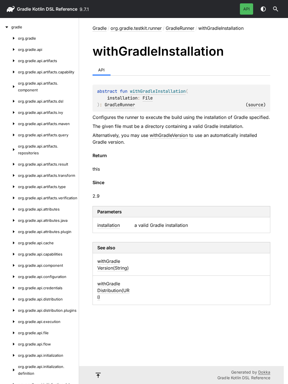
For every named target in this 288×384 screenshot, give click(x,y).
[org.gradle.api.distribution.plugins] (9, 310)
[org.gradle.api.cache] (9, 243)
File (148, 98)
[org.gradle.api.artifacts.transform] (9, 175)
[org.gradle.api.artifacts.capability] (9, 72)
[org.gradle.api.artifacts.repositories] (9, 150)
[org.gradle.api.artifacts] (9, 60)
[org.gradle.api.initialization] (9, 355)
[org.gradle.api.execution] (9, 321)
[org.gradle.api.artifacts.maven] (9, 123)
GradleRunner (180, 28)
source (255, 105)
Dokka (264, 372)
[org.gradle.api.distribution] (9, 299)
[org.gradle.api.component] (9, 265)
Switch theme (263, 9)
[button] (275, 9)
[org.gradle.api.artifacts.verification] (9, 198)
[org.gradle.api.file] (9, 332)
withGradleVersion (169, 135)
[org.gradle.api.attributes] (9, 209)
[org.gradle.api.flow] (9, 344)
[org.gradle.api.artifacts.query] (9, 135)
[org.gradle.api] (9, 49)
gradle (24, 9)
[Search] (275, 9)
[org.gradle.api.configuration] (9, 276)
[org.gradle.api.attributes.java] (9, 220)
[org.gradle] (9, 38)
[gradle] (5, 27)
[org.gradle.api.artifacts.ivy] (9, 112)
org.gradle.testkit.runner (136, 28)
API (246, 8)
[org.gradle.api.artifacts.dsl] (9, 101)
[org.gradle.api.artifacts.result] (9, 164)
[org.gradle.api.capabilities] (9, 254)
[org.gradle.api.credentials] (9, 287)
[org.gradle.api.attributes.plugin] (9, 231)
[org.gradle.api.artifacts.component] (9, 87)
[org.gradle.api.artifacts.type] (9, 186)
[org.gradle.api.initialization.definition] (9, 370)
